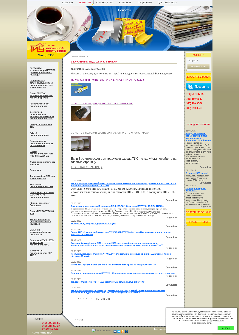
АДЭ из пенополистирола (39, 134)
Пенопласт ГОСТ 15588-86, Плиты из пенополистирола (42, 242)
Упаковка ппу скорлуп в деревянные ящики (93, 224)
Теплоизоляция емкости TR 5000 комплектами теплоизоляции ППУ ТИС (108, 282)
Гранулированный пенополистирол (39, 105)
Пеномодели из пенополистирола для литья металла (41, 143)
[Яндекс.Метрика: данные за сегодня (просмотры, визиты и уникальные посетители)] (101, 330)
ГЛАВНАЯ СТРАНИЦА (87, 167)
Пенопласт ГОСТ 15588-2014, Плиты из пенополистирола (42, 194)
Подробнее (171, 200)
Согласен (226, 328)
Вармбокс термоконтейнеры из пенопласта (40, 232)
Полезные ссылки (198, 212)
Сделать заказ (167, 2)
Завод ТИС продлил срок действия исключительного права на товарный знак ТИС (114, 265)
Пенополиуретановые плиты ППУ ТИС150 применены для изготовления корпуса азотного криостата (123, 273)
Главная (68, 2)
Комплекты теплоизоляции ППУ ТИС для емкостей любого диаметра (42, 71)
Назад (80, 320)
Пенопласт (35, 170)
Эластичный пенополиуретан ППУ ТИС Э (41, 253)
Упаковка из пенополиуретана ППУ (41, 185)
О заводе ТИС (104, 2)
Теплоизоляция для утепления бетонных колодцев (40, 221)
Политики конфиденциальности (207, 322)
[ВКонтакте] (115, 331)
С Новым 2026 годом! (197, 173)
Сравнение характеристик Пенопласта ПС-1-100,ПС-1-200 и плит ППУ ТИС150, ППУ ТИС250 (117, 206)
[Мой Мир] (127, 331)
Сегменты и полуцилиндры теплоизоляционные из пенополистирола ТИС (42, 115)
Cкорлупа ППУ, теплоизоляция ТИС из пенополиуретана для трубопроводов (41, 83)
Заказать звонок (198, 76)
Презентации (198, 221)
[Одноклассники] (123, 331)
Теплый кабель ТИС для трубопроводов (42, 177)
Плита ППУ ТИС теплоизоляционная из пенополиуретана (41, 95)
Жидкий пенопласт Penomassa (39, 204)
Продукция (145, 2)
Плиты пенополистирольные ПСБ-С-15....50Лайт (41, 153)
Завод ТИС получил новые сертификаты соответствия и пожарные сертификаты (198, 136)
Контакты (125, 2)
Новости (85, 2)
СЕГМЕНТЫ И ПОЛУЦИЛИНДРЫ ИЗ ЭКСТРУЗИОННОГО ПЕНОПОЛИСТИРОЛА (110, 133)
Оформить (198, 66)
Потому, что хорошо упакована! (196, 189)
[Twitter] (119, 331)
